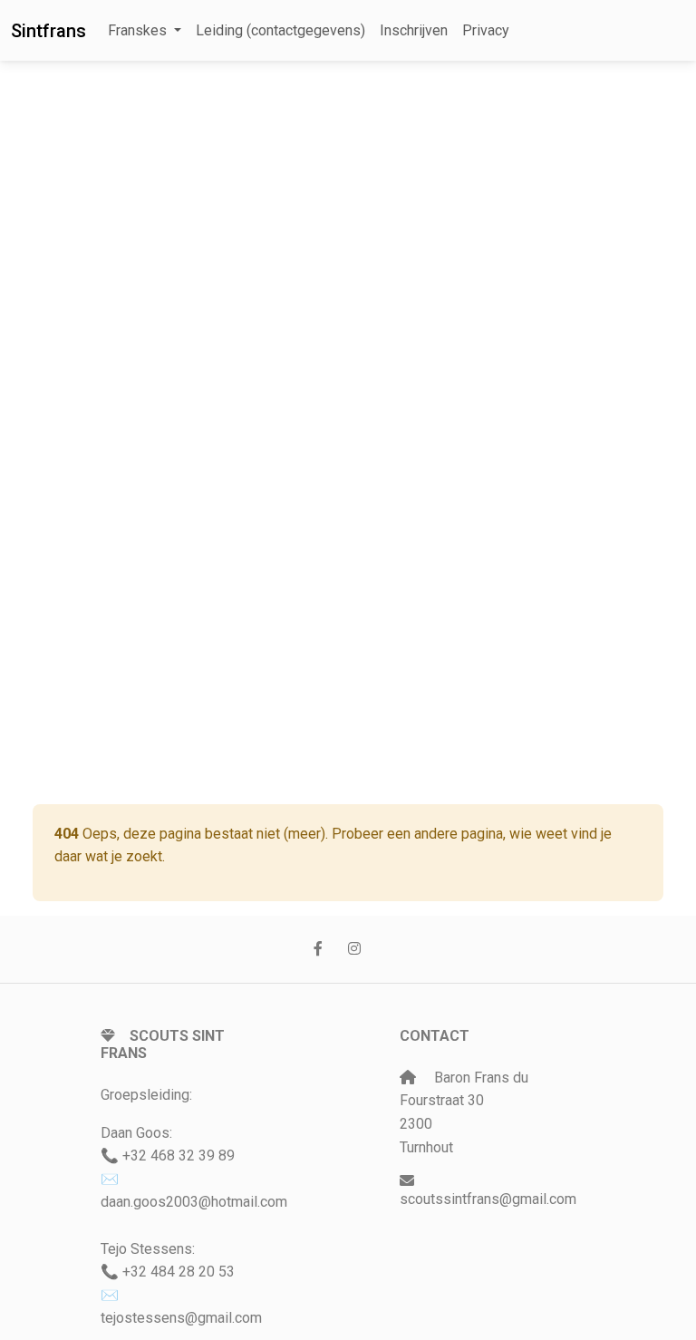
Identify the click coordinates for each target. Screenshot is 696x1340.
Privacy (485, 30)
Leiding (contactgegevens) (280, 30)
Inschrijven (414, 30)
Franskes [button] (139, 30)
